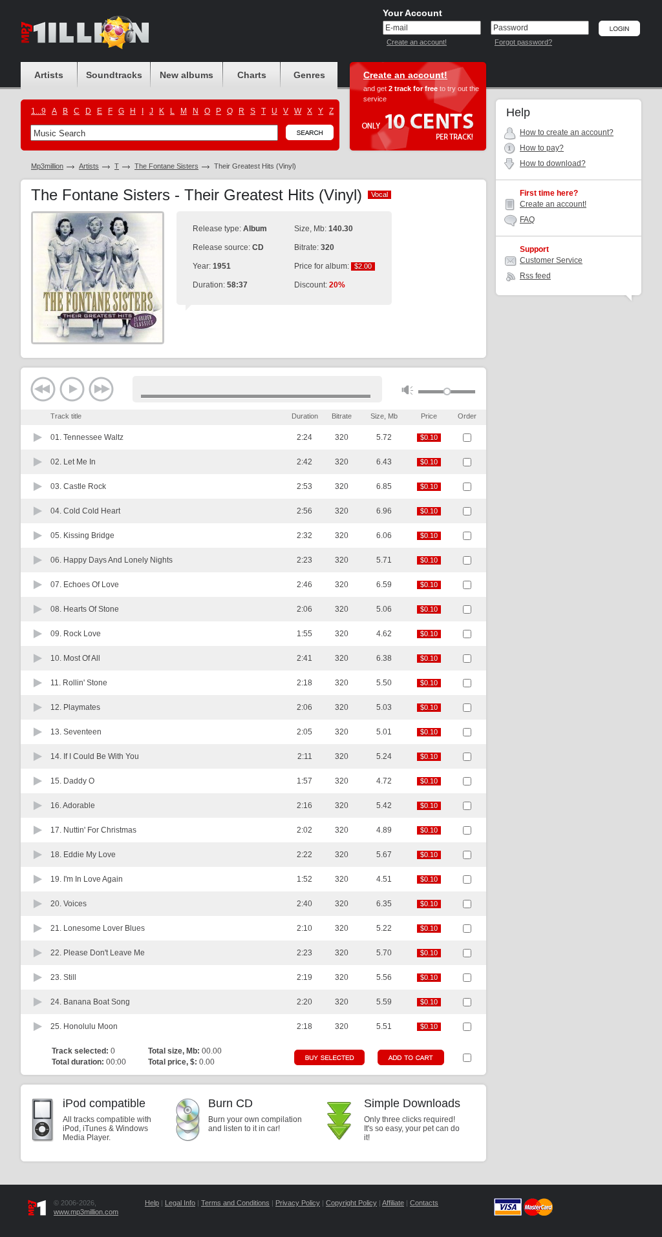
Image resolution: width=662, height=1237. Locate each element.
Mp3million (47, 166)
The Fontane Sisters (166, 166)
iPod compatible (104, 1103)
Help (152, 1203)
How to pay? (542, 147)
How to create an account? (567, 132)
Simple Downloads (412, 1103)
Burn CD (230, 1103)
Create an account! (417, 42)
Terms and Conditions (235, 1203)
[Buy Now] (329, 1057)
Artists (89, 166)
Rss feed (535, 275)
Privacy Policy (297, 1203)
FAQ (527, 219)
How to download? (553, 163)
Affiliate (393, 1203)
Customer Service (551, 260)
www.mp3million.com (86, 1212)
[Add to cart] (411, 1057)
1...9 (38, 111)
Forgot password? (523, 42)
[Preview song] (38, 437)
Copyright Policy (351, 1203)
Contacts (424, 1203)
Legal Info (180, 1203)
